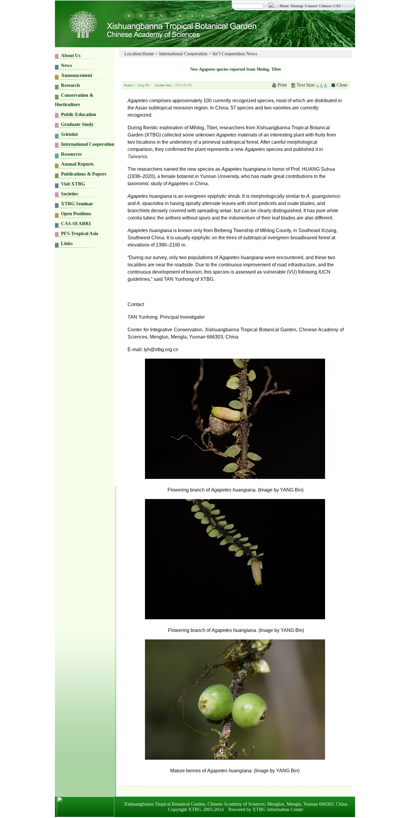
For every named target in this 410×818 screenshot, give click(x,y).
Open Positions (76, 213)
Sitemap (297, 6)
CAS (337, 6)
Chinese (325, 6)
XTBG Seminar (77, 203)
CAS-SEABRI (76, 223)
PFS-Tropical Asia (79, 233)
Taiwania (137, 156)
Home (284, 6)
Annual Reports (77, 164)
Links (67, 243)
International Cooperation (183, 53)
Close (341, 84)
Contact (311, 6)
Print (282, 84)
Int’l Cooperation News (235, 53)
